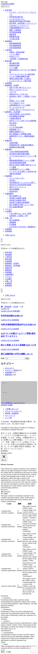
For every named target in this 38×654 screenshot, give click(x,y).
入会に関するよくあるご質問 (20, 213)
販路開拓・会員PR (12, 85)
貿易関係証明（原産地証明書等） (22, 145)
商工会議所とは (15, 196)
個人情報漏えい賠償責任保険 (20, 134)
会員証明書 (13, 143)
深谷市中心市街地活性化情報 (20, 185)
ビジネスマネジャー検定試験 (20, 81)
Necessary (6, 492)
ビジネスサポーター (16, 19)
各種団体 (12, 222)
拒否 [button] (2, 451)
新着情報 (8, 375)
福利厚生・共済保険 (12, 112)
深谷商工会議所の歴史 (17, 200)
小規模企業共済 (15, 118)
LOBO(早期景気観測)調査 (19, 152)
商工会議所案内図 (16, 207)
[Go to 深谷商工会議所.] (2, 307)
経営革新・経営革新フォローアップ (22, 23)
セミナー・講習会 (12, 370)
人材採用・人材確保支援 (18, 59)
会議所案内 (9, 194)
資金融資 (8, 41)
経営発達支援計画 (16, 17)
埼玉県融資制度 (15, 45)
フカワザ (12, 92)
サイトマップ (10, 415)
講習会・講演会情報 (16, 52)
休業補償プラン (15, 129)
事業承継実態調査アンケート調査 (22, 160)
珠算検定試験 (14, 65)
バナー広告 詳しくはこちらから (13, 403)
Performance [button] (5, 607)
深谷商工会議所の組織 (17, 198)
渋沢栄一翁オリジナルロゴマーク (22, 110)
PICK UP (8, 368)
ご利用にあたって (12, 409)
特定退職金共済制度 (16, 116)
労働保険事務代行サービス (19, 28)
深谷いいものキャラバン (18, 90)
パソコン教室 (14, 54)
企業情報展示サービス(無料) (20, 105)
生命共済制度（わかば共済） (20, 114)
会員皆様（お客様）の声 (18, 216)
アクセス (8, 209)
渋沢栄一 (12, 180)
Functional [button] (4, 596)
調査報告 (8, 149)
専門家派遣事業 (15, 32)
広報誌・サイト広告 (16, 101)
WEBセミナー (14, 56)
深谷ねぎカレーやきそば (18, 94)
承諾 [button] (6, 451)
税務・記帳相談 (15, 30)
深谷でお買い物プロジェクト (20, 87)
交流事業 (12, 224)
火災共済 (12, 125)
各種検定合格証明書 (16, 147)
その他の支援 (14, 39)
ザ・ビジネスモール (16, 107)
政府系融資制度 (15, 43)
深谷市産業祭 (14, 189)
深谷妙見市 (13, 191)
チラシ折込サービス (16, 103)
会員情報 (8, 83)
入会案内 (8, 211)
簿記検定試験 (14, 63)
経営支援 (8, 10)
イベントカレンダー (16, 178)
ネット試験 (13, 68)
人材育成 (8, 50)
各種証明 (8, 140)
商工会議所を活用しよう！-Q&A (21, 205)
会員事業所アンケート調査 (19, 169)
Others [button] (3, 642)
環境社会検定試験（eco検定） (20, 79)
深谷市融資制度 (15, 48)
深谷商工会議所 (7, 405)
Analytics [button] (4, 619)
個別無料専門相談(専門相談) (20, 21)
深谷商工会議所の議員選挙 (19, 202)
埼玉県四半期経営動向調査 (19, 154)
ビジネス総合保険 (16, 127)
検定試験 (8, 61)
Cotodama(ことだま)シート (19, 26)
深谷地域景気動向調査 (17, 163)
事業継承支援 (14, 37)
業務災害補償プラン (16, 132)
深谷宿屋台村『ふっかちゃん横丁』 (22, 182)
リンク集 (8, 418)
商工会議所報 (14, 220)
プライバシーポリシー (13, 411)
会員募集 (8, 229)
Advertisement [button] (6, 630)
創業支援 (12, 34)
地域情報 (8, 176)
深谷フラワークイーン (17, 187)
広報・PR (8, 218)
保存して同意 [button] (6, 652)
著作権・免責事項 (12, 413)
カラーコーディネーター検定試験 (22, 74)
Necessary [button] (4, 489)
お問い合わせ (10, 235)
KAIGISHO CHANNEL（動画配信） (23, 227)
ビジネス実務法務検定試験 (19, 76)
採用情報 (8, 231)
